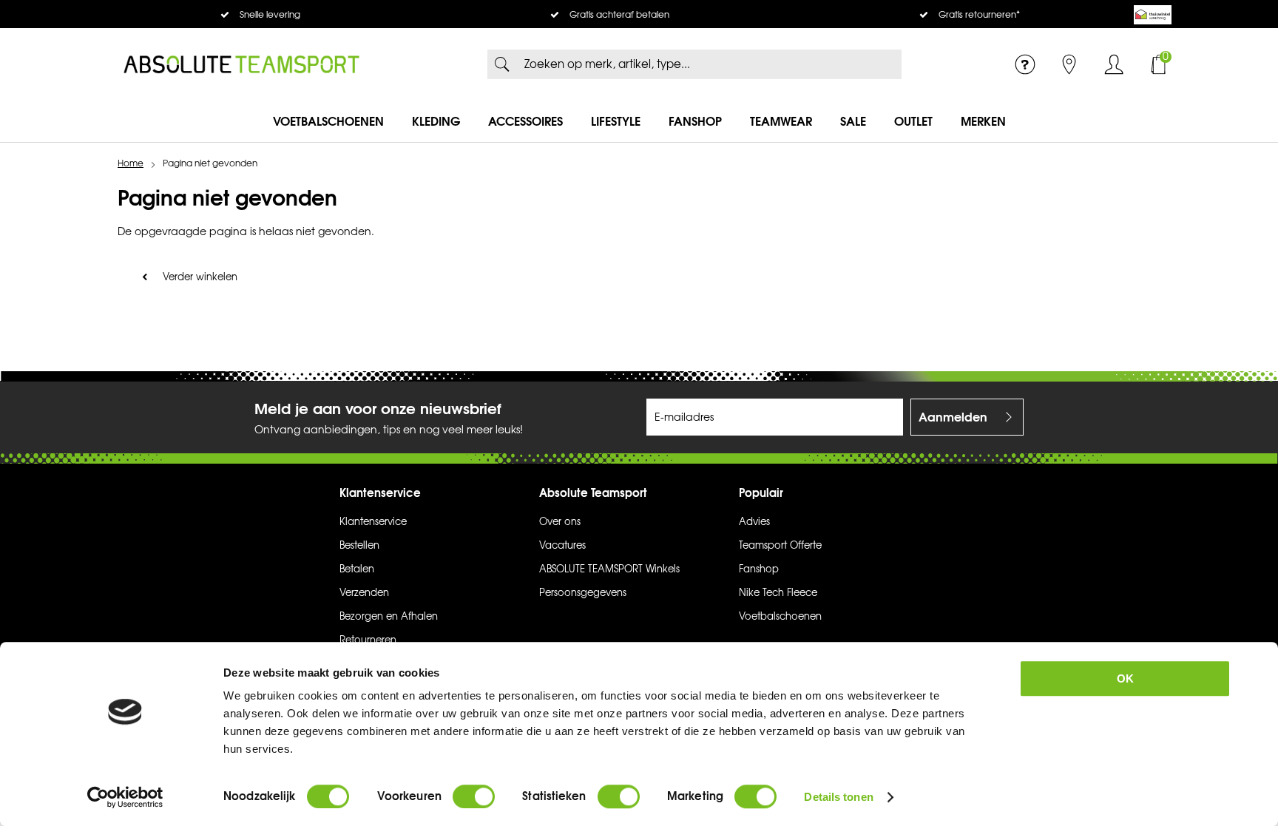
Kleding (436, 121)
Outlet (913, 121)
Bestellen (359, 546)
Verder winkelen (200, 277)
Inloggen (1113, 64)
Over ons (560, 522)
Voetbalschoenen (328, 121)
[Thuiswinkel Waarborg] (1153, 14)
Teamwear (781, 121)
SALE (853, 121)
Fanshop (695, 121)
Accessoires (525, 121)
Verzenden (364, 593)
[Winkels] (1069, 64)
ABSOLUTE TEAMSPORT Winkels (609, 569)
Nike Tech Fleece (778, 593)
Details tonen (838, 797)
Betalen (356, 569)
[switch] (474, 796)
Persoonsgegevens (582, 593)
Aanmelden (953, 417)
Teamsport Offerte (780, 546)
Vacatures (562, 546)
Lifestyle (615, 121)
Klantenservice (373, 522)
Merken (983, 121)
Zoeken (502, 64)
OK (1125, 678)
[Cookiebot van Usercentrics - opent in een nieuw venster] (125, 797)
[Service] (1025, 64)
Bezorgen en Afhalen (388, 617)
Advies (754, 522)
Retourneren (367, 640)
